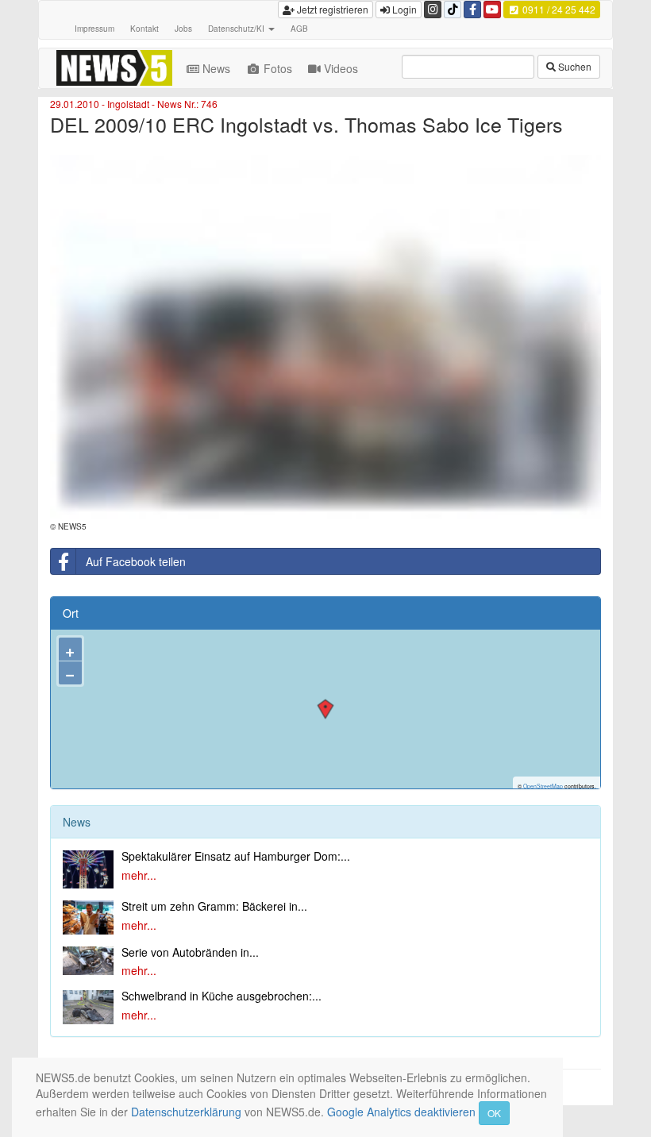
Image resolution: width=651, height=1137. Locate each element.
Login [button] (403, 9)
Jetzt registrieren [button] (331, 9)
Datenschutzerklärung (186, 1112)
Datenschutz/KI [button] (237, 28)
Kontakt (144, 28)
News (216, 68)
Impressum (94, 28)
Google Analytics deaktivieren (401, 1112)
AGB (299, 28)
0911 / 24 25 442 (557, 9)
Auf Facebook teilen (136, 561)
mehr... (138, 875)
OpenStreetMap (543, 786)
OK (494, 1113)
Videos (341, 68)
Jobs (183, 28)
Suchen (573, 66)
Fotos (277, 68)
